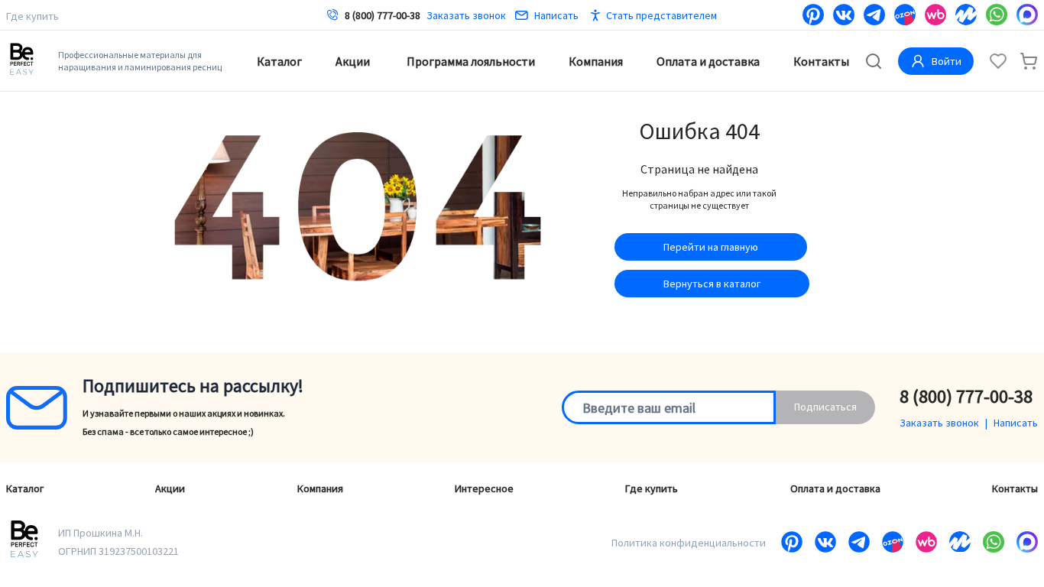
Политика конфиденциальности (688, 543)
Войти (946, 61)
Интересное (484, 488)
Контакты (821, 61)
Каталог (279, 61)
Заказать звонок (466, 15)
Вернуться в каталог (711, 283)
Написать (556, 15)
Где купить (32, 16)
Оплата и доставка (708, 61)
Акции (353, 61)
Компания (596, 61)
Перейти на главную (710, 247)
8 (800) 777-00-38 (382, 15)
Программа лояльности (471, 61)
